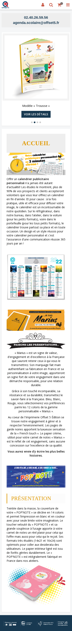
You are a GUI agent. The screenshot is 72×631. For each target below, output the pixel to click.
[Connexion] (43, 5)
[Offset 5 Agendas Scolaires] (5, 4)
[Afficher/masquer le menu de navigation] (68, 5)
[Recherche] (51, 5)
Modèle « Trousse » (36, 106)
